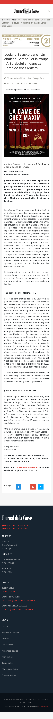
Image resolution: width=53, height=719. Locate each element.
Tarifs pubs (7, 663)
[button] (7, 125)
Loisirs (35, 83)
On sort (10, 83)
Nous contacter (9, 675)
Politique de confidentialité (38, 699)
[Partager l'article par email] (33, 487)
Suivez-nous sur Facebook (16, 525)
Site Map (7, 699)
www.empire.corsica (27, 467)
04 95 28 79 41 (8, 591)
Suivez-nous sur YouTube (16, 528)
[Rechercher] (49, 11)
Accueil (7, 19)
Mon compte (8, 657)
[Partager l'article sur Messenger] (26, 484)
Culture (23, 83)
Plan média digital (10, 669)
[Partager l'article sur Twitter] (41, 487)
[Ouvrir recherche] (4, 10)
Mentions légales (19, 699)
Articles (15, 19)
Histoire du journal (10, 632)
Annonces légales (10, 650)
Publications (7, 644)
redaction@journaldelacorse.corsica (18, 600)
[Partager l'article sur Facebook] (18, 487)
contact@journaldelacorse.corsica (17, 609)
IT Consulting (43, 706)
